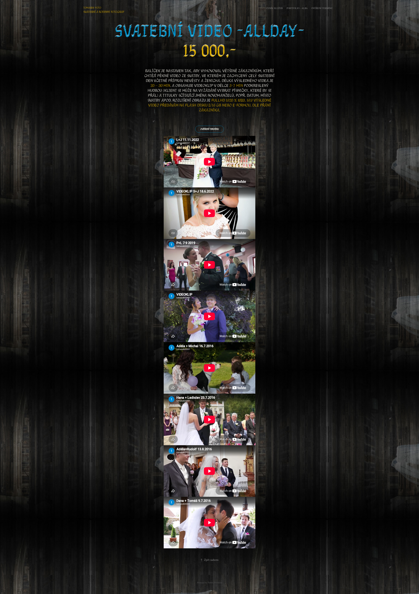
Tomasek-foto (92, 7)
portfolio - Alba (297, 8)
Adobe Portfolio (215, 582)
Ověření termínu (322, 8)
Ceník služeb (274, 8)
